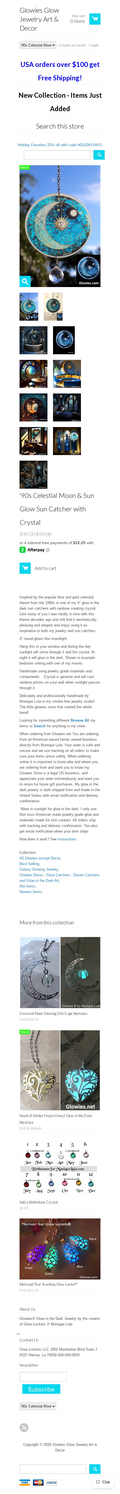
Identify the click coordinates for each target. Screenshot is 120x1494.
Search (40, 726)
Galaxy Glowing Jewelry (39, 869)
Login (94, 45)
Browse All (80, 720)
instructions (67, 839)
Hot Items (27, 886)
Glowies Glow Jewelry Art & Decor (39, 19)
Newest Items (31, 892)
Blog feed (24, 1427)
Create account (72, 45)
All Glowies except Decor (40, 858)
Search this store (60, 126)
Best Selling (29, 864)
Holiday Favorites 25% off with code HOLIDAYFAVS (60, 145)
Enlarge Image (25, 281)
